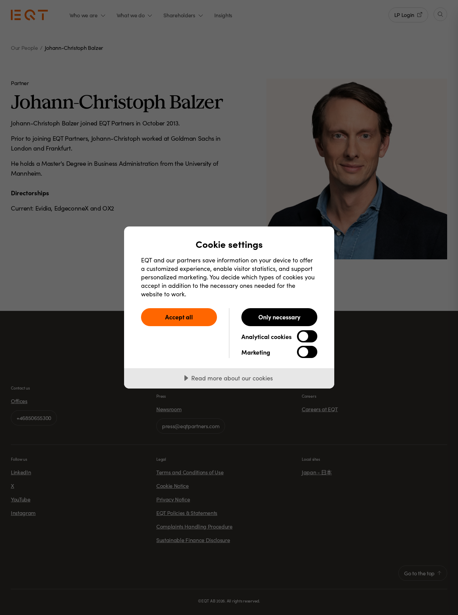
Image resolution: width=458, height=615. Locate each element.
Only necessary (279, 317)
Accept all (179, 317)
